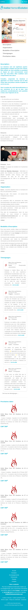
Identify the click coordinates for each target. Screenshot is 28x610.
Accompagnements (14, 575)
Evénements (14, 577)
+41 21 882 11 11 (11, 217)
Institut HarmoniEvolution (15, 603)
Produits (14, 579)
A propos (14, 581)
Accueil (14, 570)
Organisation (7, 47)
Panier (25, 1)
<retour (3, 182)
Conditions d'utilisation (7, 597)
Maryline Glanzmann (12, 171)
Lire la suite (15, 285)
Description (7, 44)
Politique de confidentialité (14, 599)
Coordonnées (23, 599)
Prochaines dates (9, 56)
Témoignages (8, 53)
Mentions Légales (4, 599)
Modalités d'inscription (11, 50)
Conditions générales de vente (18, 597)
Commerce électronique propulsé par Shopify (13, 605)
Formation (14, 572)
